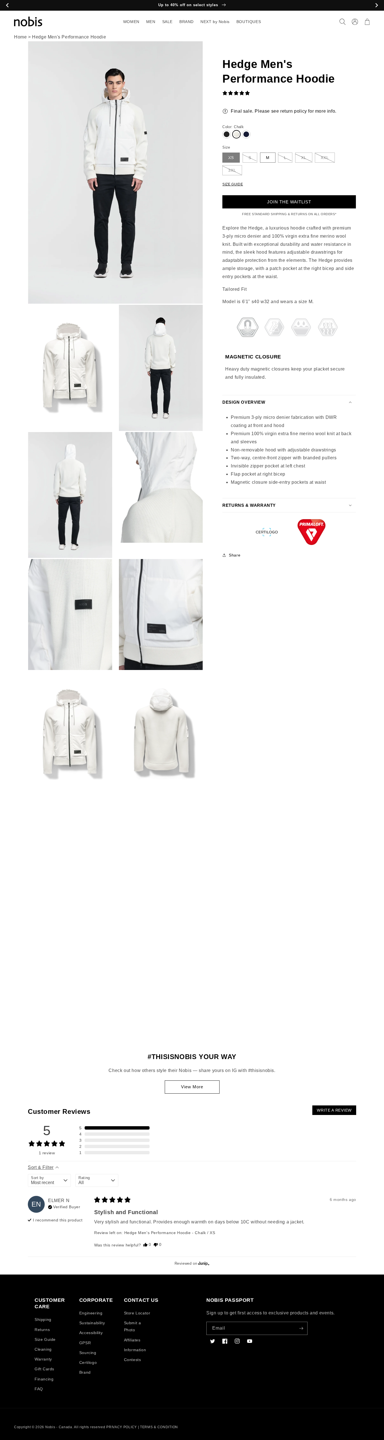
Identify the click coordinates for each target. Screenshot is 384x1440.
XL (303, 157)
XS (231, 157)
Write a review (334, 1110)
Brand (85, 1372)
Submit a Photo (132, 1326)
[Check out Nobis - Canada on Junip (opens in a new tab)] (203, 1263)
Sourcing (87, 1352)
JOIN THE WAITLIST (289, 201)
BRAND (186, 21)
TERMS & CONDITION (159, 1427)
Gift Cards (44, 1369)
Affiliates (132, 1340)
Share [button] (234, 555)
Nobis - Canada (58, 1427)
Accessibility (91, 1332)
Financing (44, 1379)
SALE (167, 21)
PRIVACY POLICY (121, 1427)
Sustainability (92, 1323)
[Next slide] (376, 5)
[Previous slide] (7, 5)
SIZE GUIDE (232, 184)
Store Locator (137, 1313)
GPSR (85, 1343)
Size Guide (45, 1339)
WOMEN (131, 21)
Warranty (43, 1359)
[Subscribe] (301, 1328)
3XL (232, 170)
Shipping (43, 1319)
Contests (132, 1359)
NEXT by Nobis (215, 21)
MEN (150, 21)
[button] (342, 21)
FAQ (39, 1389)
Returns (42, 1329)
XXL (325, 157)
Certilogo (88, 1362)
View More (192, 1086)
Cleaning (43, 1349)
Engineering (91, 1313)
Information (135, 1350)
